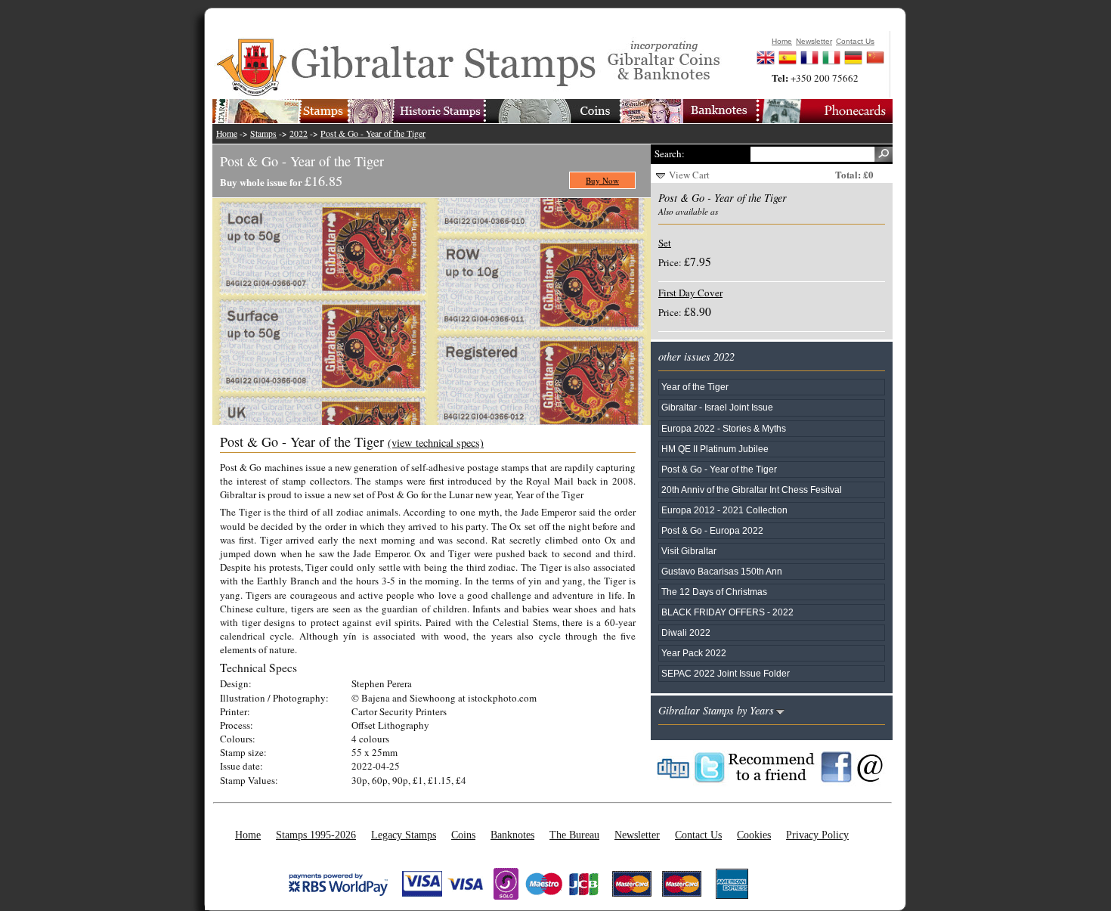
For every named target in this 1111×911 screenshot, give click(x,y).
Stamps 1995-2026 (316, 835)
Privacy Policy (817, 835)
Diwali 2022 (685, 632)
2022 (298, 133)
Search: (670, 153)
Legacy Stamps (403, 835)
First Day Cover (690, 292)
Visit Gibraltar (688, 551)
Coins (463, 835)
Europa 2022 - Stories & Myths (723, 428)
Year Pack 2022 (693, 653)
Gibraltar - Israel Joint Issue (717, 407)
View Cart (689, 174)
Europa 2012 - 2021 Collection (724, 510)
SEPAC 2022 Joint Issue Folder (725, 673)
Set (664, 242)
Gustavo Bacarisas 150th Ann (721, 571)
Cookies (754, 835)
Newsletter (637, 835)
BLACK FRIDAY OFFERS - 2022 (727, 612)
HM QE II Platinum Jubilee (715, 449)
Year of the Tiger (695, 387)
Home (226, 133)
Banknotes (512, 835)
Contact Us (698, 835)
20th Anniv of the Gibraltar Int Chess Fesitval (751, 489)
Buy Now (602, 180)
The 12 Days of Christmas (714, 591)
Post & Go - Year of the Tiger (373, 133)
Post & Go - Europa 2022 (712, 530)
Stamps (263, 133)
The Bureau (574, 835)
